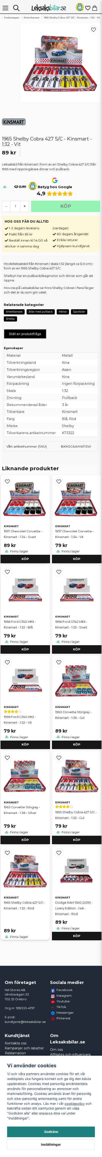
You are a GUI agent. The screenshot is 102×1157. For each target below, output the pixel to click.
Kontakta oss (15, 1043)
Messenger (65, 1012)
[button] (80, 8)
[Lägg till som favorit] (87, 8)
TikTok (61, 1007)
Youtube (63, 1001)
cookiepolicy (75, 1104)
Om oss (56, 1049)
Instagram (64, 995)
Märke (63, 311)
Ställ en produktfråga (25, 334)
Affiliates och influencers (70, 1054)
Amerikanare (31, 17)
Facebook (64, 990)
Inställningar (51, 1144)
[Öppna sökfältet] (16, 8)
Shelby (10, 318)
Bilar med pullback (41, 311)
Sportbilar (79, 311)
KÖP (25, 559)
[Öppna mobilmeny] (5, 8)
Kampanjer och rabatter (24, 1048)
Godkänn (51, 1132)
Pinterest (63, 1018)
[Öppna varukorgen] (94, 8)
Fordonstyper (11, 17)
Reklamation (15, 1053)
